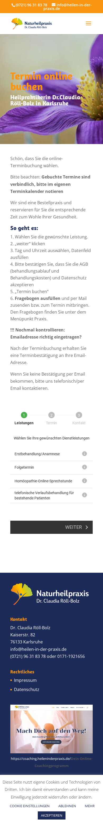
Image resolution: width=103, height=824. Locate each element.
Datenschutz (26, 689)
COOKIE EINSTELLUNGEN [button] (30, 805)
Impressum (25, 680)
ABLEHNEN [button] (67, 805)
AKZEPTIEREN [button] (51, 815)
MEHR (90, 805)
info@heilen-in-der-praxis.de (38, 649)
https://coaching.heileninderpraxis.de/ (41, 758)
